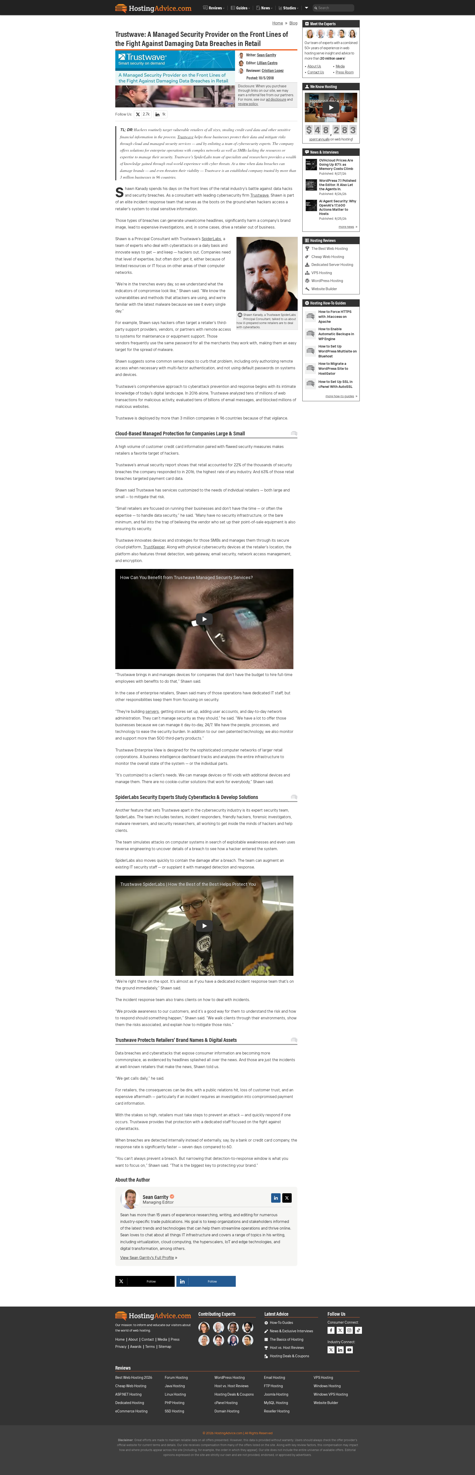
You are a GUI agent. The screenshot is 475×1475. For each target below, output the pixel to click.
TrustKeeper (154, 546)
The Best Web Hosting (329, 248)
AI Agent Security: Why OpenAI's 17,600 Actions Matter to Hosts (337, 207)
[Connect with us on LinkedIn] (340, 1349)
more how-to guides (340, 396)
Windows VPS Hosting (331, 1394)
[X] (287, 1198)
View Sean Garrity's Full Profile (147, 1257)
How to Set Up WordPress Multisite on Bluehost (337, 351)
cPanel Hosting (226, 1403)
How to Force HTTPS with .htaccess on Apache (335, 316)
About (133, 1339)
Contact (148, 1339)
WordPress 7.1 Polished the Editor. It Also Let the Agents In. (337, 185)
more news (346, 227)
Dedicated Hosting (129, 1403)
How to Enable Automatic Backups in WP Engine (336, 334)
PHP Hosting (174, 1403)
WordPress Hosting (327, 280)
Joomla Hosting (276, 1394)
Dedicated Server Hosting (332, 264)
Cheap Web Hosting (327, 256)
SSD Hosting (174, 1411)
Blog (293, 23)
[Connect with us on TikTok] (358, 1330)
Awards (136, 1346)
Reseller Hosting (276, 1411)
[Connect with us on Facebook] (331, 1330)
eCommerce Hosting (131, 1411)
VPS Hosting (321, 272)
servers (152, 711)
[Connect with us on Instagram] (349, 1330)
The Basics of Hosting (286, 1339)
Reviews (215, 8)
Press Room (345, 72)
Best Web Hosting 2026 (133, 1377)
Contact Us (316, 72)
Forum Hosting (176, 1377)
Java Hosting (175, 1386)
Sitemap (165, 1346)
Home (277, 23)
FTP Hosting (273, 1386)
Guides (241, 8)
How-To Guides (281, 1322)
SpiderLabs (211, 238)
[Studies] (306, 8)
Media (340, 66)
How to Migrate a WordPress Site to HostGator (333, 368)
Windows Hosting (327, 1386)
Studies (289, 8)
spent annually (319, 139)
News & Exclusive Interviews (291, 1331)
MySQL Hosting (276, 1403)
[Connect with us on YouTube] (349, 1349)
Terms (150, 1346)
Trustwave (185, 136)
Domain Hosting (226, 1411)
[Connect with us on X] (340, 1330)
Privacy (120, 1346)
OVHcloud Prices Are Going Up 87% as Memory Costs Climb (336, 164)
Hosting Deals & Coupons (289, 1356)
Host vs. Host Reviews (287, 1347)
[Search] (316, 8)
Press (175, 1339)
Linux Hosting (175, 1394)
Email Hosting (274, 1377)
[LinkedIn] (276, 1198)
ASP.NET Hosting (128, 1394)
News (265, 8)
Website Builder (324, 288)
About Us (314, 66)
